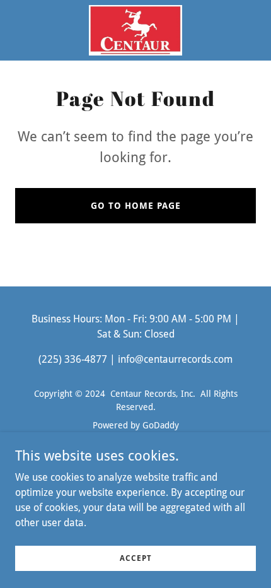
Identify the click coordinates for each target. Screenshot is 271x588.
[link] (135, 30)
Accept (136, 557)
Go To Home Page (136, 206)
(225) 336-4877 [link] (72, 359)
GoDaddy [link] (160, 425)
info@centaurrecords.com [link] (175, 359)
